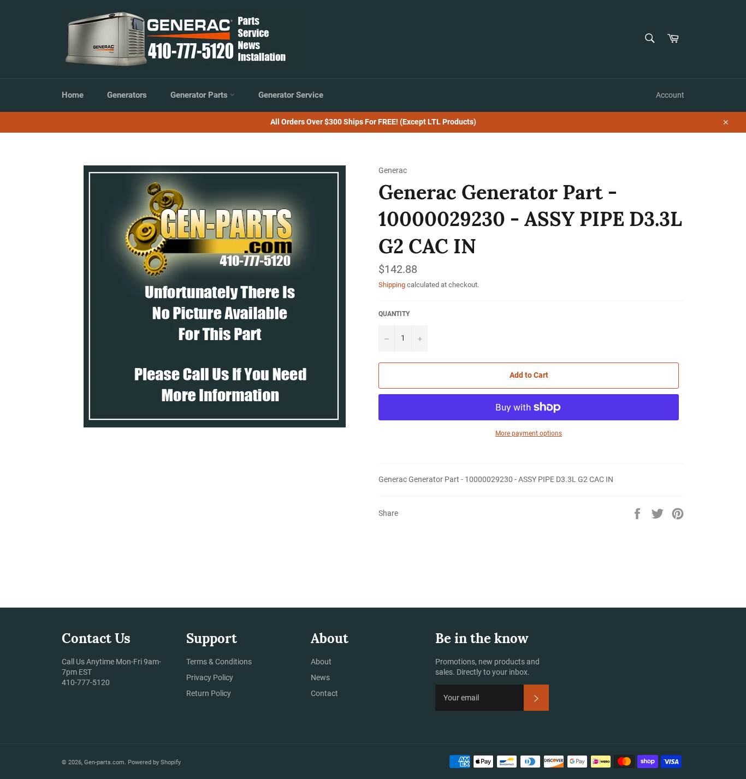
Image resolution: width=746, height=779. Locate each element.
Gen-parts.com (104, 762)
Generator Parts (200, 95)
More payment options (528, 433)
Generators (127, 95)
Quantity (394, 314)
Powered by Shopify (154, 762)
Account (670, 95)
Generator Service (290, 95)
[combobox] (649, 39)
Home (73, 95)
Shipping (391, 285)
